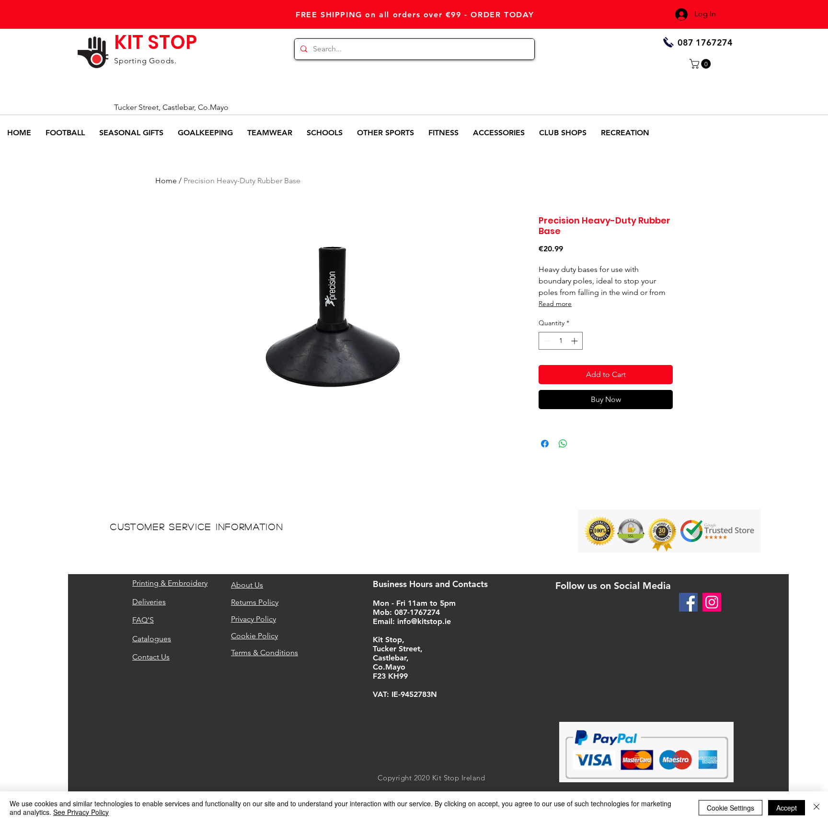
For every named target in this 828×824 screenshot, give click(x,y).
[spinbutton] (560, 340)
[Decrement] (546, 340)
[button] (701, 64)
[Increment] (575, 340)
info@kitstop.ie (424, 621)
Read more (555, 303)
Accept (786, 807)
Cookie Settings (730, 807)
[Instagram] (711, 602)
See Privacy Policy (81, 812)
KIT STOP (155, 42)
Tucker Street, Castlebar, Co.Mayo (171, 107)
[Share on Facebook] (545, 443)
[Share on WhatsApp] (563, 443)
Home (166, 180)
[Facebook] (688, 602)
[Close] (816, 807)
